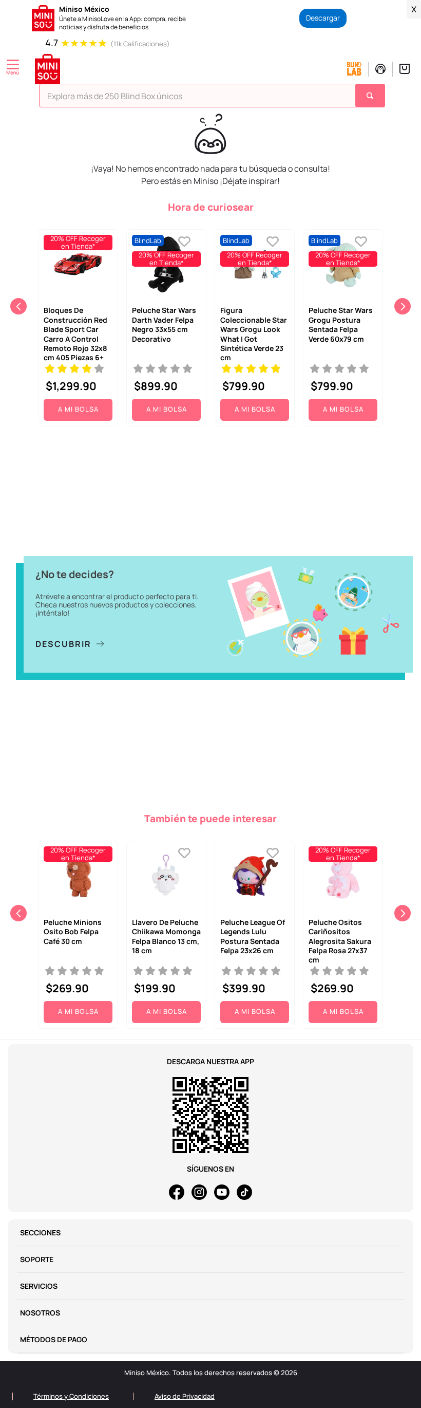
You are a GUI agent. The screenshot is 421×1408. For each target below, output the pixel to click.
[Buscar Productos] (371, 95)
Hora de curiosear (211, 207)
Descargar (323, 18)
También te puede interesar (210, 818)
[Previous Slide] (18, 306)
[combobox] (212, 98)
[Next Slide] (402, 306)
